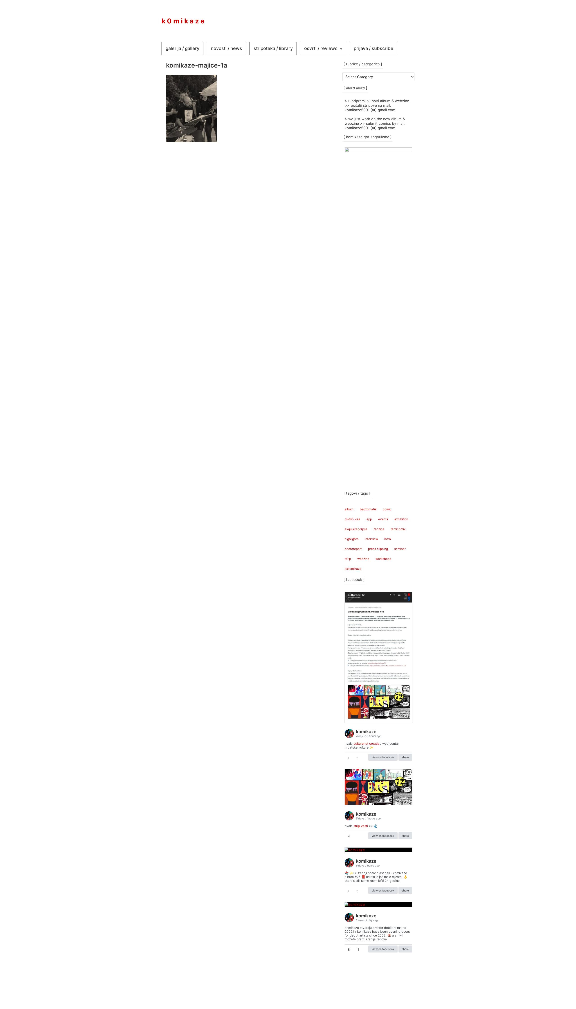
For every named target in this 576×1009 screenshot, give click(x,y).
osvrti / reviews (321, 48)
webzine (363, 559)
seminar (400, 549)
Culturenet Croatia (366, 743)
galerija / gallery (182, 48)
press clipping (378, 549)
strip (348, 559)
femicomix (398, 529)
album (349, 509)
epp (369, 519)
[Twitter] (405, 17)
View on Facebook (383, 757)
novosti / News (226, 48)
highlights (351, 539)
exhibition (401, 519)
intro (387, 539)
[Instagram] (392, 17)
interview (371, 539)
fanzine (379, 529)
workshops (383, 559)
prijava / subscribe (373, 48)
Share (405, 757)
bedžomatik (368, 509)
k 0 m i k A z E (183, 21)
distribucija (352, 519)
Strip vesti (360, 826)
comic (387, 509)
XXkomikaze (353, 568)
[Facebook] (378, 17)
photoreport (353, 549)
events (383, 519)
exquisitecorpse (356, 529)
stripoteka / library (273, 48)
